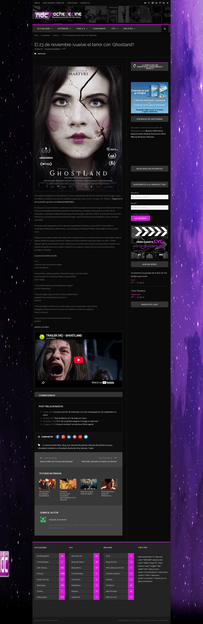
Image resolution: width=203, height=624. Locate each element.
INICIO (37, 3)
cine (68, 445)
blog (64, 445)
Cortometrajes (42, 562)
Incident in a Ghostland (57, 448)
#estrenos (142, 137)
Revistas (109, 579)
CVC (114, 29)
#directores (158, 131)
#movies (150, 137)
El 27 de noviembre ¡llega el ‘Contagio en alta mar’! (77, 421)
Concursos (99, 29)
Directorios (76, 579)
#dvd (163, 134)
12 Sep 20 (140, 283)
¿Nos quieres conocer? (53, 3)
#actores (134, 134)
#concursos (156, 134)
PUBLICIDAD (72, 3)
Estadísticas (76, 585)
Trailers (40, 591)
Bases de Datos (78, 562)
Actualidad (43, 29)
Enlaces (128, 29)
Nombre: (135, 192)
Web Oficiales (111, 591)
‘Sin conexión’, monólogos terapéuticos (44, 493)
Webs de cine (111, 597)
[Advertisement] (136, 17)
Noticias (56, 35)
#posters (149, 131)
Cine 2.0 (81, 29)
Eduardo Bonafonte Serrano (100, 445)
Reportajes (41, 585)
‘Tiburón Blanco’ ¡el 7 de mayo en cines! (70, 418)
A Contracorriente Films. (64, 202)
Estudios (75, 591)
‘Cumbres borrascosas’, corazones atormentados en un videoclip (68, 495)
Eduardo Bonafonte (52, 49)
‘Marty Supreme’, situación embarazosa (107, 493)
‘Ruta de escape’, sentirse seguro (87, 492)
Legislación (76, 597)
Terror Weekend (138, 290)
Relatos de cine (43, 579)
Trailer (91, 448)
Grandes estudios (113, 573)
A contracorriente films (52, 445)
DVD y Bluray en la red (114, 568)
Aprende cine (77, 556)
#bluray (134, 137)
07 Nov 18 (38, 49)
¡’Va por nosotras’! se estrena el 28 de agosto (75, 424)
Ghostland (42, 448)
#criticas (147, 134)
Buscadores (76, 568)
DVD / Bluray (42, 568)
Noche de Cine (74, 448)
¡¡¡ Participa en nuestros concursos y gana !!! (150, 66)
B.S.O (133, 280)
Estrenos (63, 29)
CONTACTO (85, 3)
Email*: (134, 203)
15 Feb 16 (140, 297)
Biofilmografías (43, 556)
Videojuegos (42, 597)
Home (36, 35)
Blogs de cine (111, 562)
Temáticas (135, 294)
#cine (141, 134)
